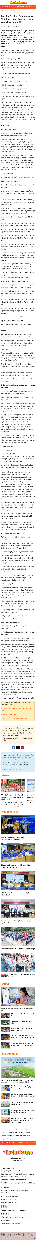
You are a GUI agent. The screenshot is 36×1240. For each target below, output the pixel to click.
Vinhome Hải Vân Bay (19, 1132)
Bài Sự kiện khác (10, 812)
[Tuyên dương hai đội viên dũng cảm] (5, 1022)
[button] (34, 2)
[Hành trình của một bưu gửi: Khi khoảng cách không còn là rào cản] (5, 1096)
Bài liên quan (8, 775)
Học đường (20, 7)
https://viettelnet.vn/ (16, 1135)
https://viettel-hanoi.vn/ (20, 1129)
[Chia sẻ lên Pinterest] (22, 747)
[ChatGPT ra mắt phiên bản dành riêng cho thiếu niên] (18, 996)
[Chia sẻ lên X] (18, 747)
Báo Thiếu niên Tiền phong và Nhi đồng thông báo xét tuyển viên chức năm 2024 (18, 757)
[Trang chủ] (2, 11)
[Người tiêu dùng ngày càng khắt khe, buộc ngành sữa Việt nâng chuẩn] (5, 1088)
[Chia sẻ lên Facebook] (13, 747)
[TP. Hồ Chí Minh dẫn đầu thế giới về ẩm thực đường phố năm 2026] (5, 1037)
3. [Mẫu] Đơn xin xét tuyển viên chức (14, 718)
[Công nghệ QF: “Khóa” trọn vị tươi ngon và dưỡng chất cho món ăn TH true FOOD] (5, 1120)
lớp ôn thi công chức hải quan (10, 1139)
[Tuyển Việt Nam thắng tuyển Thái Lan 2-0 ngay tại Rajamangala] (5, 1045)
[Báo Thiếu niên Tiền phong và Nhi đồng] (18, 2)
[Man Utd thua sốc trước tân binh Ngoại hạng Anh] (5, 1030)
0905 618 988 (18, 1161)
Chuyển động (9, 7)
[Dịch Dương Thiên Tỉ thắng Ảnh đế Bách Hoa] (5, 1015)
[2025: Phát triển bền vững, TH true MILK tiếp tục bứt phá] (5, 1112)
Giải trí (28, 7)
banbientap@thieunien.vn (12, 769)
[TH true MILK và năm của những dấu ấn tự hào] (5, 1104)
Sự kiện (18, 11)
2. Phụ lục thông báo (8, 714)
